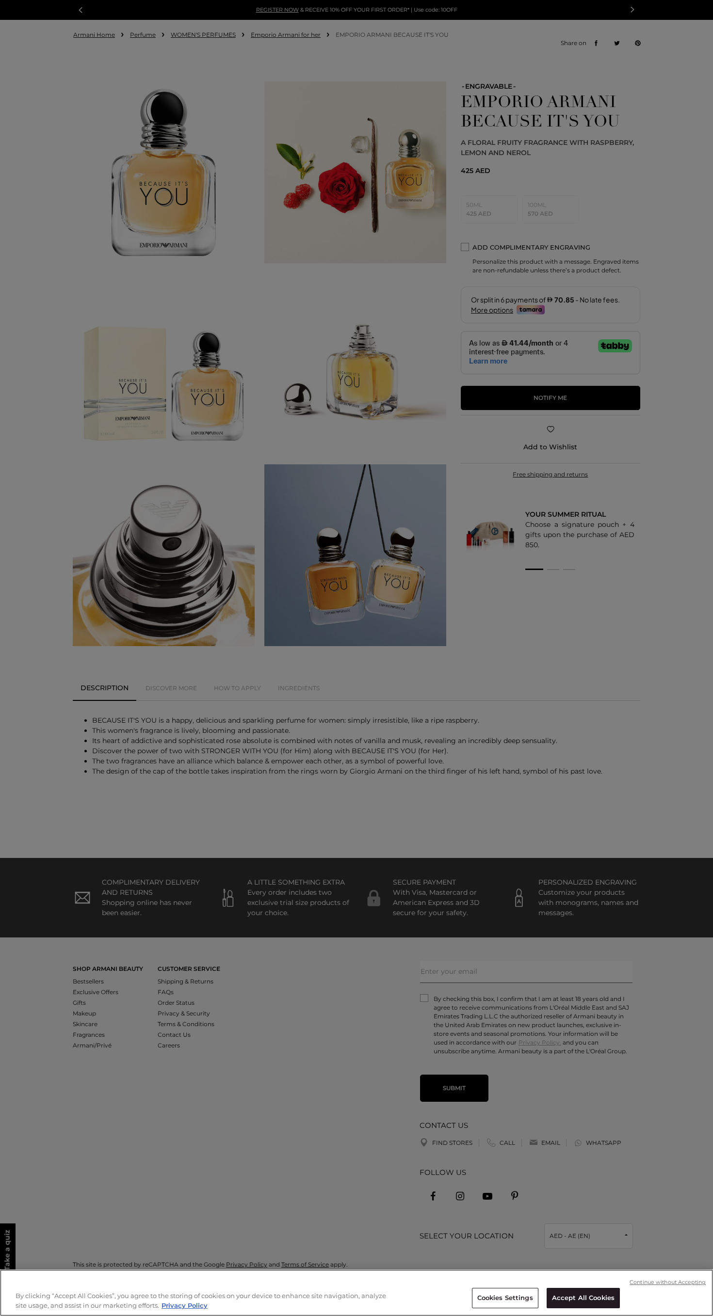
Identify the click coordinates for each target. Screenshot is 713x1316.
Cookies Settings (505, 1297)
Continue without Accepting (668, 1282)
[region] (356, 1292)
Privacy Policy (185, 1305)
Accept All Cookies (583, 1297)
